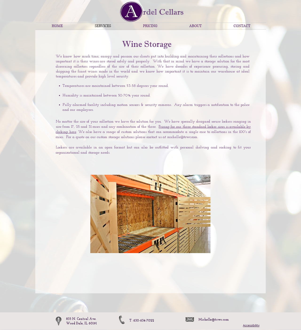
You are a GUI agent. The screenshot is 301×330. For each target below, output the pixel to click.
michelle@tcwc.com (182, 137)
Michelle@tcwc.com (213, 320)
